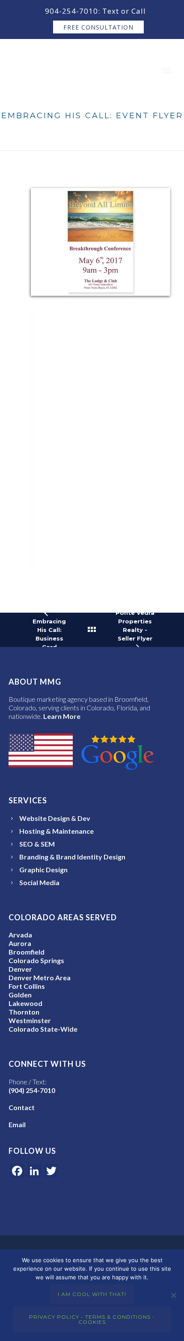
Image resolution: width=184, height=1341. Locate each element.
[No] (173, 1295)
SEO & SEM (37, 844)
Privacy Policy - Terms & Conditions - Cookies (92, 1319)
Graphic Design (43, 869)
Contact (22, 1107)
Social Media (39, 882)
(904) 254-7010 (32, 1090)
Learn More (61, 716)
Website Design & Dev (54, 818)
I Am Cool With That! (92, 1294)
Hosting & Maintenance (56, 831)
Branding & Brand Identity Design (72, 857)
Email (17, 1124)
